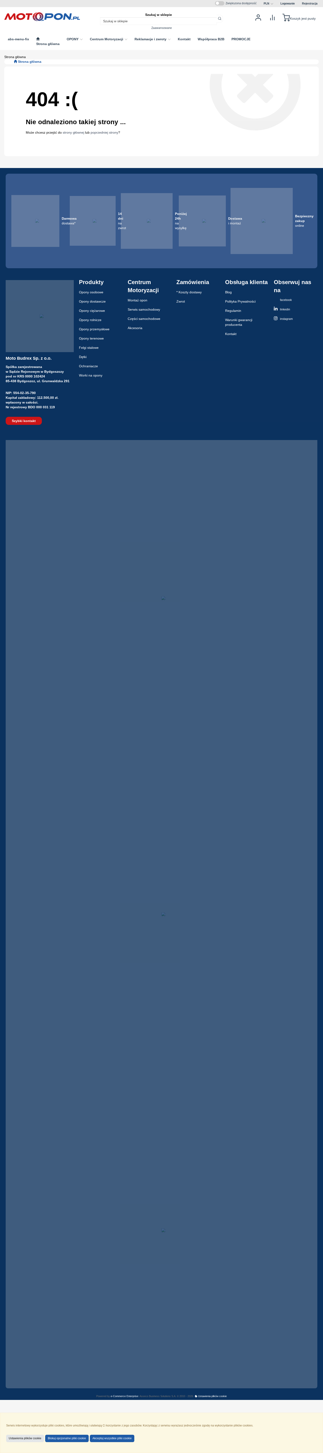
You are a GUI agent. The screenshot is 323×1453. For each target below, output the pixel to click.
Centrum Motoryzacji (107, 39)
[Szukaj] (220, 19)
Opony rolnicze (90, 320)
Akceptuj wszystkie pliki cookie (112, 1438)
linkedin (284, 309)
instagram (286, 319)
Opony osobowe (91, 292)
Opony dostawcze (92, 301)
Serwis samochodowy (144, 309)
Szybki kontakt (24, 421)
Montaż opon (137, 300)
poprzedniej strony (104, 132)
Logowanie (287, 3)
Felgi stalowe (89, 348)
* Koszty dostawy (189, 292)
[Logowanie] (258, 17)
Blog (228, 292)
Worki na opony (90, 375)
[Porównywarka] (272, 17)
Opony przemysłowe (94, 329)
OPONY (73, 39)
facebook (285, 300)
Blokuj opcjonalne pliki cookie (67, 1438)
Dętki (83, 357)
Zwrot (180, 301)
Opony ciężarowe (92, 311)
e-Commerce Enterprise (124, 1396)
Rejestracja (310, 3)
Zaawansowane (161, 27)
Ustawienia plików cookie (212, 1396)
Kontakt (230, 334)
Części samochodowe (144, 319)
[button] (268, 3)
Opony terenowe (91, 338)
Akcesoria (135, 328)
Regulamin (233, 311)
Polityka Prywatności (240, 301)
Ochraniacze (88, 366)
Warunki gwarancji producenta (238, 322)
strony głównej (73, 132)
